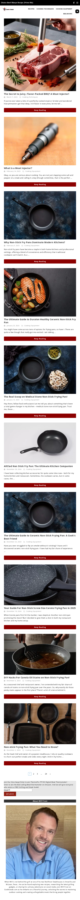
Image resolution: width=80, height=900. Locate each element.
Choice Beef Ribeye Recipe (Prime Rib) (17, 3)
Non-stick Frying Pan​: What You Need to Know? (31, 747)
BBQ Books (67, 14)
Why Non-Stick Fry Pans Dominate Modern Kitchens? (34, 242)
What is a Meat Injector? (18, 168)
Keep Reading (40, 110)
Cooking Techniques (45, 9)
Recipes (31, 9)
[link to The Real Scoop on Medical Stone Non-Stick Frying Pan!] (40, 369)
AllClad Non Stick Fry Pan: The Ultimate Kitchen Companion (38, 466)
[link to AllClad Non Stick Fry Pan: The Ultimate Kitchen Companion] (40, 443)
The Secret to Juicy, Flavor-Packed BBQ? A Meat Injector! (36, 93)
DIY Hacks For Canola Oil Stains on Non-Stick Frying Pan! (37, 677)
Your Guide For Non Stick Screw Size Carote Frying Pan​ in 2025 (40, 608)
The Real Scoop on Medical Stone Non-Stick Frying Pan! (35, 396)
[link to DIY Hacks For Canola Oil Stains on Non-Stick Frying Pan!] (40, 654)
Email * (7, 790)
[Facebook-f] (73, 2)
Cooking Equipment (64, 9)
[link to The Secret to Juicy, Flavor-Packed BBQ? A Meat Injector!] (40, 54)
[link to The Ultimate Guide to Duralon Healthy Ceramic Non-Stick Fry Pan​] (40, 292)
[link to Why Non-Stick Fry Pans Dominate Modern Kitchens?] (40, 215)
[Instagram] (77, 2)
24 (46, 773)
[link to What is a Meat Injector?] (40, 141)
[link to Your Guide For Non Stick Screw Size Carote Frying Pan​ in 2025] (40, 584)
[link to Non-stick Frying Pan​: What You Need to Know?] (40, 723)
